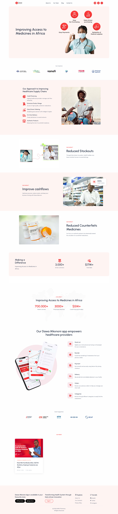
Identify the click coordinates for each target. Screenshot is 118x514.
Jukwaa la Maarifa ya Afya (24, 460)
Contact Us (69, 3)
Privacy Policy (78, 503)
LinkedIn (93, 498)
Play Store (20, 501)
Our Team (56, 3)
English (49, 501)
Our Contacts (78, 500)
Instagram (94, 503)
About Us (48, 3)
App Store (31, 501)
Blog (62, 3)
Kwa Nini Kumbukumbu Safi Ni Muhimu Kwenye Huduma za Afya (28, 465)
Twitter (93, 500)
